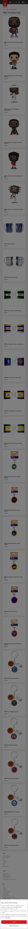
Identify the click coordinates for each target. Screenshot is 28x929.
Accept (14, 922)
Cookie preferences (14, 925)
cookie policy (8, 917)
